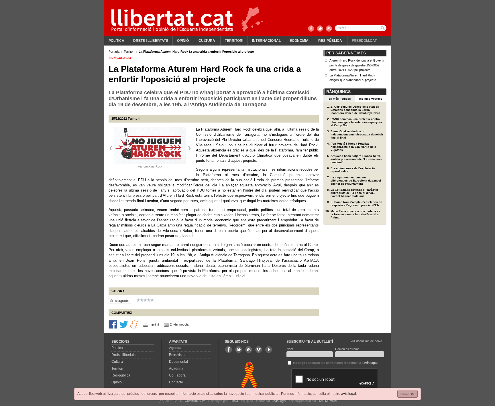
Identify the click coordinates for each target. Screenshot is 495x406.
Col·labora (177, 375)
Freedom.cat (364, 41)
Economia (299, 41)
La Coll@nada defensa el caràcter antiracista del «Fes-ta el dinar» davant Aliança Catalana (354, 193)
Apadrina (176, 368)
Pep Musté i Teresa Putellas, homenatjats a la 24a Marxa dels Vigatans (353, 146)
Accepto (407, 393)
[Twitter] (320, 29)
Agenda (175, 348)
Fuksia (233, 401)
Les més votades (370, 98)
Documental (178, 362)
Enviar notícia (179, 324)
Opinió (183, 41)
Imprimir (154, 324)
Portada (114, 51)
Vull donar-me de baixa (366, 341)
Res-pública (330, 41)
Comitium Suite (195, 401)
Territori (234, 41)
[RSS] (329, 29)
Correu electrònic (347, 349)
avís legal (348, 394)
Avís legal (279, 401)
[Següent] (189, 148)
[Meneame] (134, 324)
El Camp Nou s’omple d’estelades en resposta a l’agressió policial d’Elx (356, 203)
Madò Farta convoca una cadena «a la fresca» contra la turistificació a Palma (355, 214)
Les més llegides (339, 98)
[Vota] (120, 300)
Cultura (207, 41)
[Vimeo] (258, 349)
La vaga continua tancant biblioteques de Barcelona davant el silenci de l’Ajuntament (356, 180)
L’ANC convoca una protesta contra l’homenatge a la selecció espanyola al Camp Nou (356, 122)
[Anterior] (111, 148)
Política (116, 41)
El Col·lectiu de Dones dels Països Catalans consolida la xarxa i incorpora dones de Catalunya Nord (355, 110)
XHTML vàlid (328, 401)
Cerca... (360, 28)
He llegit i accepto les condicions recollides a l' (335, 362)
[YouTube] (268, 349)
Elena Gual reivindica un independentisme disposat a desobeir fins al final (357, 134)
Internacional (266, 41)
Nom (289, 349)
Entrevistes (177, 355)
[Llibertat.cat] (172, 20)
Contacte (176, 382)
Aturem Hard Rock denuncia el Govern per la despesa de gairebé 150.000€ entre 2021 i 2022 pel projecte (356, 65)
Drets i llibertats (150, 41)
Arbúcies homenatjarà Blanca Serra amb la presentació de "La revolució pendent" (356, 159)
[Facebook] (311, 29)
